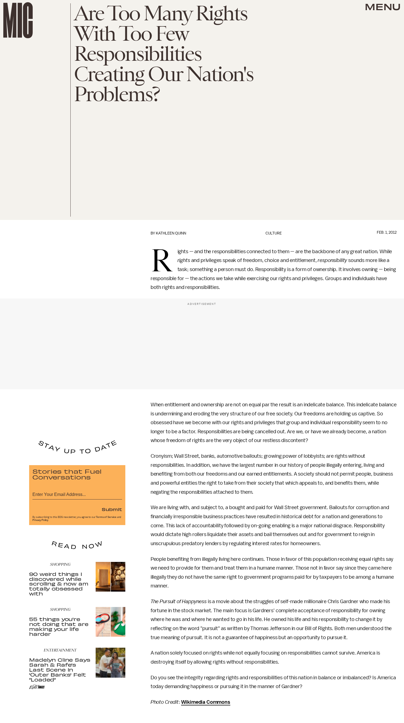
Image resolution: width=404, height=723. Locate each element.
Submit (112, 509)
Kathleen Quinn (171, 233)
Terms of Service (106, 517)
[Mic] (18, 20)
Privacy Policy (40, 520)
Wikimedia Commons (205, 702)
